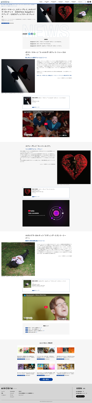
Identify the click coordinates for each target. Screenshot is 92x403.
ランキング (12, 393)
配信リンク (36, 107)
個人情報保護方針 (79, 391)
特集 (2, 393)
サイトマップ (21, 395)
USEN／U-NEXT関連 (9, 4)
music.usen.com (32, 332)
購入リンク (36, 196)
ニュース (3, 391)
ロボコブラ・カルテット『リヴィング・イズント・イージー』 (49, 45)
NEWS (4, 4)
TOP (1, 4)
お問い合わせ (79, 396)
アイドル (11, 395)
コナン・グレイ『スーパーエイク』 (44, 43)
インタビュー (3, 395)
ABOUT (20, 391)
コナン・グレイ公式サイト (33, 329)
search (85, 1)
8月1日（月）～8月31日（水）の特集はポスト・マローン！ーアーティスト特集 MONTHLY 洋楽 (54, 75)
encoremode (12, 391)
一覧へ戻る (45, 379)
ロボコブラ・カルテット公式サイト (35, 330)
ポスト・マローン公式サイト (34, 327)
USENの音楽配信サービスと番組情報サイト (26, 393)
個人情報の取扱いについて (80, 393)
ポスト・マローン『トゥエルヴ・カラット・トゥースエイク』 (49, 41)
